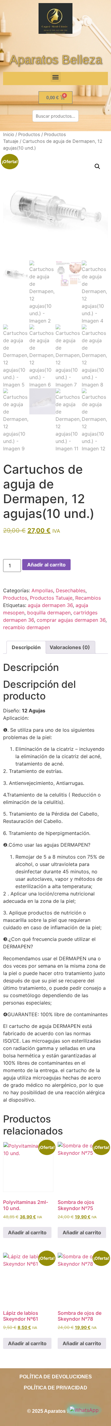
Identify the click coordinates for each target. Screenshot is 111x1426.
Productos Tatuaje (51, 598)
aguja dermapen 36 (50, 605)
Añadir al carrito (46, 565)
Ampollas (42, 590)
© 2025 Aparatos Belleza (55, 1411)
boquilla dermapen (49, 612)
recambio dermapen (26, 627)
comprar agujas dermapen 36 (71, 620)
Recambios (88, 598)
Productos (29, 134)
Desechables (70, 590)
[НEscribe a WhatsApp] (84, 1410)
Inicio (8, 134)
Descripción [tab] (26, 647)
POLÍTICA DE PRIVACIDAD (55, 1387)
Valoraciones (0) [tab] (70, 647)
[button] (56, 77)
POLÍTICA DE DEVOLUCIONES (55, 1376)
